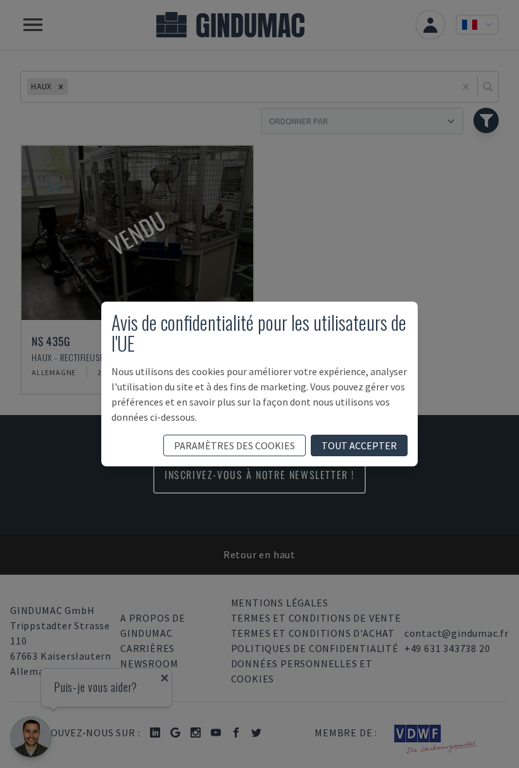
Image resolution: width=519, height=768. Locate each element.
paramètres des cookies (234, 445)
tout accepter (359, 445)
